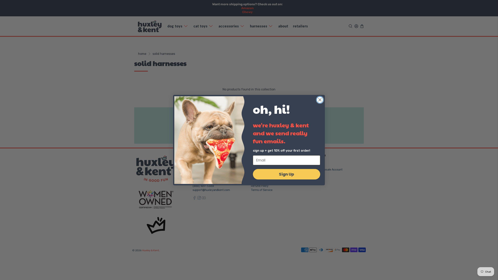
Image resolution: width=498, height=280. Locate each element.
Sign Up (286, 174)
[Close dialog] (320, 99)
